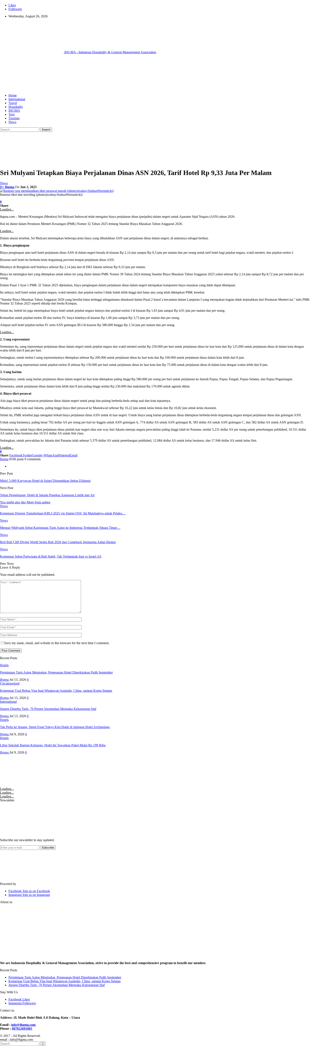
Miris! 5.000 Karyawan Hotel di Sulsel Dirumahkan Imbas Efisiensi (45, 480)
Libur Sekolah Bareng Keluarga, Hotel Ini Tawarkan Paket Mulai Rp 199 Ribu (53, 745)
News (12, 122)
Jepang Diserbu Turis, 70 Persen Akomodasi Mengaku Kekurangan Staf (48, 709)
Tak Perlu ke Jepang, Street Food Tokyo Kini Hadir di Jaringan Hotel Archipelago (55, 727)
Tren (11, 114)
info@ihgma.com (23, 1025)
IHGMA (14, 110)
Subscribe (48, 847)
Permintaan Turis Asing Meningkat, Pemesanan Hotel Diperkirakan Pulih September (56, 672)
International (16, 99)
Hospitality (15, 107)
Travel (12, 103)
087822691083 (22, 1028)
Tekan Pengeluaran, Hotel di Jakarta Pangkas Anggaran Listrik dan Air (47, 495)
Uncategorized (9, 683)
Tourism (13, 118)
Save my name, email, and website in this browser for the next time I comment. (56, 643)
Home (12, 95)
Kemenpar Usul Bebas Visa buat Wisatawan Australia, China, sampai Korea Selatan (56, 690)
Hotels (4, 665)
